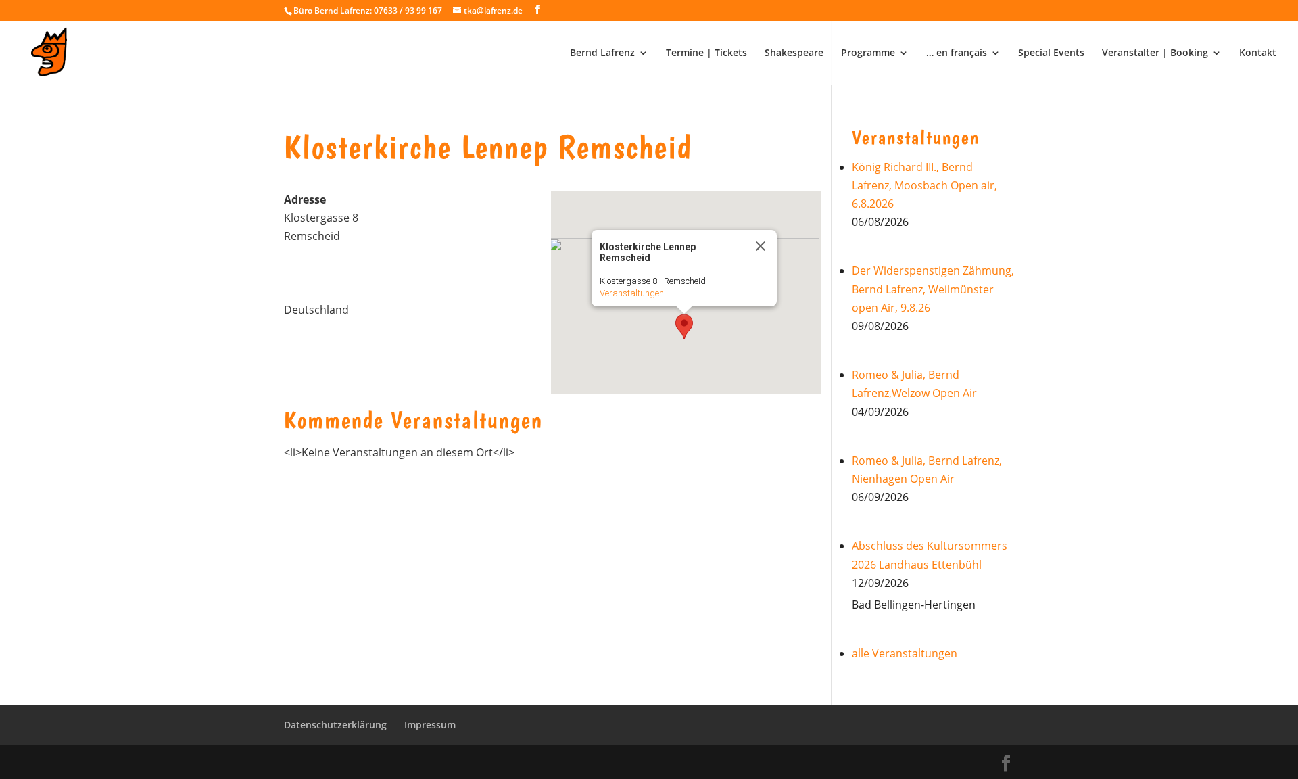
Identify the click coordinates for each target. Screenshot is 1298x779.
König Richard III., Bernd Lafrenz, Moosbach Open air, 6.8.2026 (924, 185)
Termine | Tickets (706, 53)
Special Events (1051, 53)
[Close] (760, 246)
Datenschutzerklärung (335, 724)
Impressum (430, 724)
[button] (684, 326)
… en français (956, 53)
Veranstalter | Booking (1155, 53)
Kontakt (1257, 53)
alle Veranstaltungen (904, 653)
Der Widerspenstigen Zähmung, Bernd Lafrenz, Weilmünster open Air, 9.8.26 (933, 288)
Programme (868, 53)
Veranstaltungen (632, 293)
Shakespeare (794, 53)
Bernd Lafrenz (602, 53)
